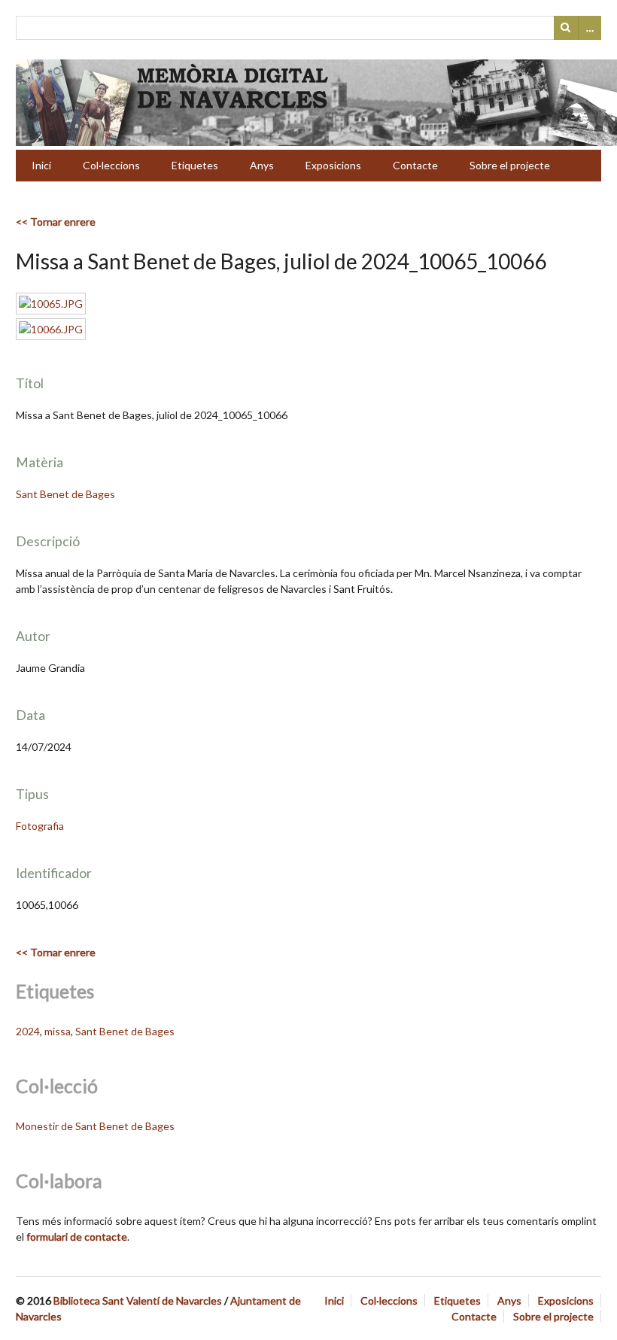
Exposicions (333, 165)
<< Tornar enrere (56, 221)
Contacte (415, 165)
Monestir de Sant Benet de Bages (95, 1126)
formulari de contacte (76, 1236)
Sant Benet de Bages (65, 494)
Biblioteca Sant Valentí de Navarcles (137, 1300)
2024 (28, 1031)
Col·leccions (111, 165)
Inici (41, 165)
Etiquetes (195, 165)
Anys (262, 165)
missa (57, 1031)
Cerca (566, 28)
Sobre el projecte (510, 165)
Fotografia (40, 825)
